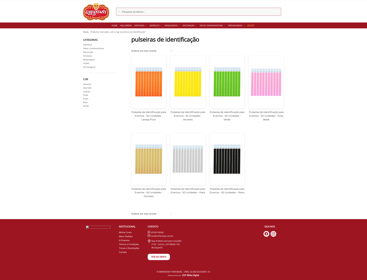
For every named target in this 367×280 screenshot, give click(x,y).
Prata (85, 95)
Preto (85, 98)
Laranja (86, 91)
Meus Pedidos (126, 236)
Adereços (87, 44)
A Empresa (124, 240)
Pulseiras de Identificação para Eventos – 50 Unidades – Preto (227, 191)
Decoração (88, 52)
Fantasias (87, 55)
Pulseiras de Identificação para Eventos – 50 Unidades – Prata (188, 191)
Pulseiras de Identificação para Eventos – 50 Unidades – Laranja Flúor (148, 116)
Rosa (85, 102)
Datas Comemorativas (93, 48)
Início (85, 32)
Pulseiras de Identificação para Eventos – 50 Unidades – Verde (227, 116)
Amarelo (87, 84)
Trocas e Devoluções (129, 248)
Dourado (87, 87)
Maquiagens (89, 59)
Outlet (86, 63)
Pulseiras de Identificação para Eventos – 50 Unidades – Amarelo (188, 116)
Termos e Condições (129, 244)
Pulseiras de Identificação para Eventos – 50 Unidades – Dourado (148, 193)
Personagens (89, 67)
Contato (123, 252)
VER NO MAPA (158, 256)
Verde (86, 106)
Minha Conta (125, 232)
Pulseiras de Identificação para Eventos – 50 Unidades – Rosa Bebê (266, 116)
